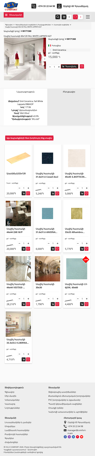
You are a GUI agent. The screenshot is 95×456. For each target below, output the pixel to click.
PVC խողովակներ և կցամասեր (64, 400)
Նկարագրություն (26, 91)
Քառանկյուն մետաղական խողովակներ (69, 396)
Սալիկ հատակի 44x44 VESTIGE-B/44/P (16, 286)
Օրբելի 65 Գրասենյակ (79, 422)
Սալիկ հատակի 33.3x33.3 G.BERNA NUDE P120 (17, 341)
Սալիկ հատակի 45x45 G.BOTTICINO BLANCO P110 (75, 175)
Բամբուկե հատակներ (16, 434)
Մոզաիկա (10, 426)
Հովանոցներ (11, 442)
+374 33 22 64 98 (46, 6)
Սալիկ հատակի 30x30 (45, 286)
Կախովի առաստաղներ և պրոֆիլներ (67, 411)
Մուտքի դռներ (55, 408)
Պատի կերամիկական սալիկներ (65, 404)
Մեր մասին (10, 396)
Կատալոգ (10, 404)
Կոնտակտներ (12, 400)
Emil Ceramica (59, 50)
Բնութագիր (69, 91)
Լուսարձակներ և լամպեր (18, 422)
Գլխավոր (9, 25)
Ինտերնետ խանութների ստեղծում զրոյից (23, 452)
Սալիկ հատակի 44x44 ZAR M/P (16, 230)
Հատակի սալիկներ (61, 25)
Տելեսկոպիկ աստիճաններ (62, 392)
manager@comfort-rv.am (77, 430)
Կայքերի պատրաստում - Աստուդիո (20, 449)
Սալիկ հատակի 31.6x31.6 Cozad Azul (47, 175)
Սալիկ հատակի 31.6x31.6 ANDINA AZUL (45, 230)
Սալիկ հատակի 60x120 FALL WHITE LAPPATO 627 (23, 27)
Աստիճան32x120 (16, 173)
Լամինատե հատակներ (17, 430)
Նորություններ (12, 408)
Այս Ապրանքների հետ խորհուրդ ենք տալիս (29, 138)
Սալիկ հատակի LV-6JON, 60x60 (76, 286)
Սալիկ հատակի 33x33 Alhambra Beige (74, 230)
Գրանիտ (9, 438)
